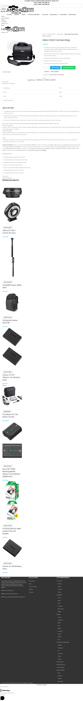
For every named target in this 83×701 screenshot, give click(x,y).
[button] (68, 67)
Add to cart (55, 67)
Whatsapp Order (68, 67)
